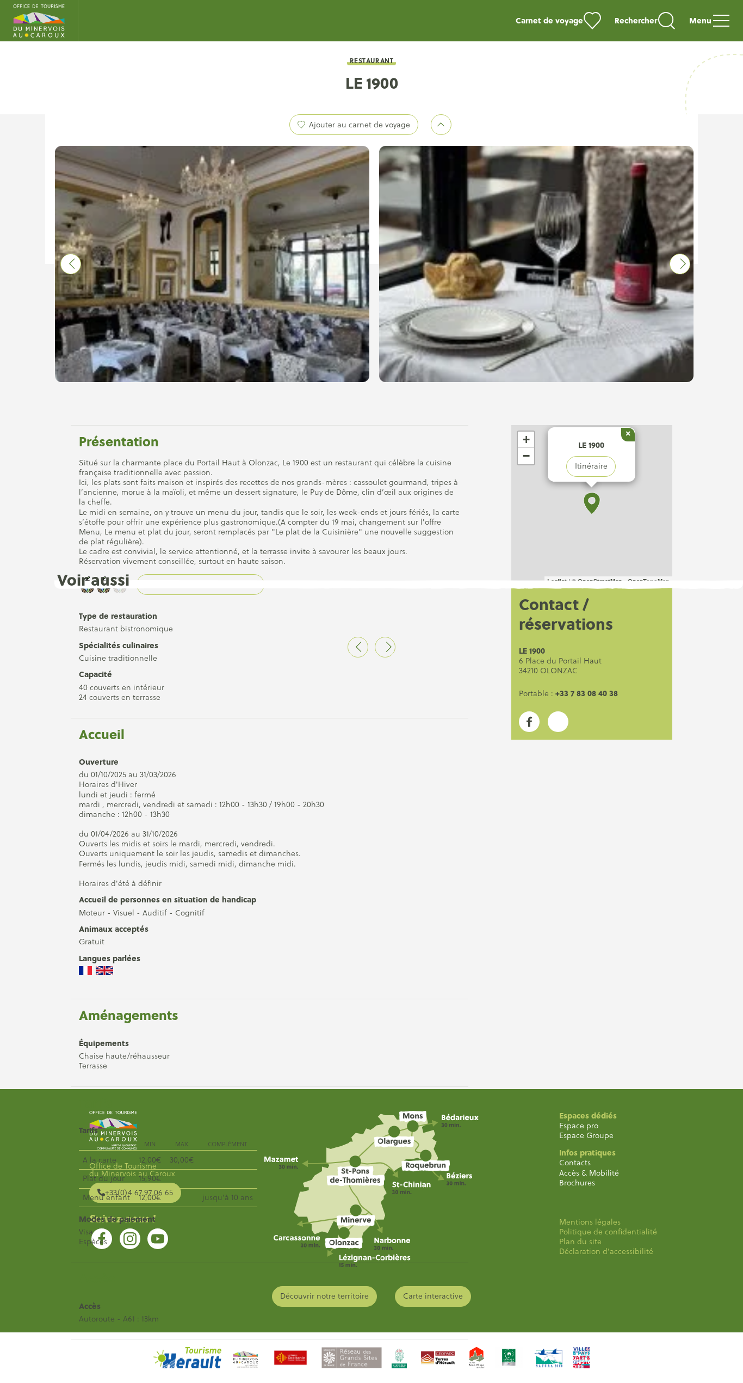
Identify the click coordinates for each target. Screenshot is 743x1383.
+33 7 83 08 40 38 (586, 693)
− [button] (526, 456)
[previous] (70, 264)
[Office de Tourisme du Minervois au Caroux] (39, 20)
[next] (680, 264)
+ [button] (526, 439)
